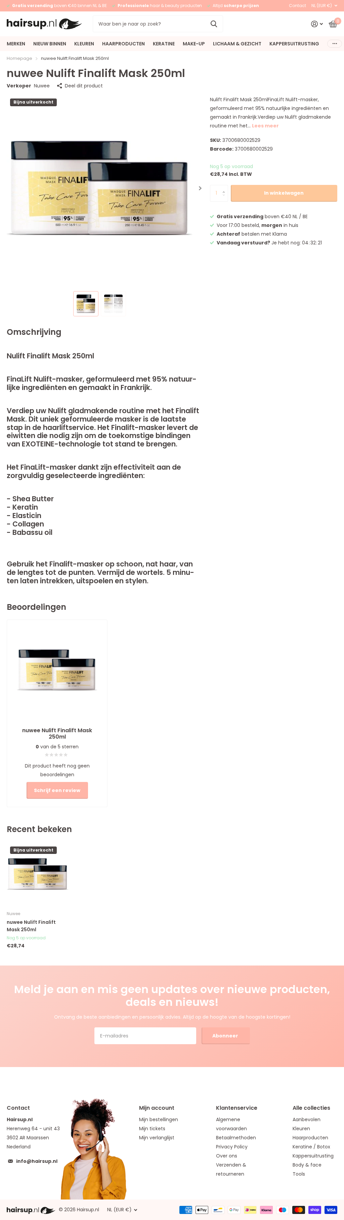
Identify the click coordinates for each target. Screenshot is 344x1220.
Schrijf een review (57, 790)
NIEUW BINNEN (49, 43)
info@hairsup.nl (36, 1161)
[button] (200, 188)
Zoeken (214, 23)
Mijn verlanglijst (156, 1137)
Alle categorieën (16, 43)
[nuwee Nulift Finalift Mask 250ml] (38, 874)
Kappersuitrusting (313, 1155)
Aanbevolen (306, 1119)
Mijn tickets (152, 1128)
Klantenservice (236, 1108)
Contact (297, 5)
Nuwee (42, 85)
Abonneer (225, 1035)
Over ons (226, 1155)
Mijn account (156, 1108)
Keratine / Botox (311, 1146)
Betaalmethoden (236, 1137)
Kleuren (301, 1128)
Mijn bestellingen (158, 1119)
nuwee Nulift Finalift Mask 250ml (31, 926)
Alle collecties (311, 1108)
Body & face (307, 1165)
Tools (299, 1174)
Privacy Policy (232, 1146)
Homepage (19, 58)
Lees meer (265, 125)
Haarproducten (310, 1137)
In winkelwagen (284, 193)
